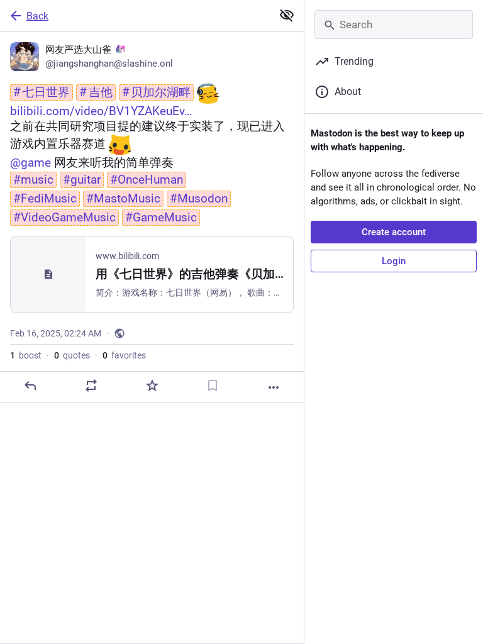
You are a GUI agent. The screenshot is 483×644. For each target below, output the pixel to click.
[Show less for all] (287, 15)
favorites (124, 355)
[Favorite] (152, 385)
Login (394, 261)
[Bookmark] (212, 385)
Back (37, 16)
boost (26, 355)
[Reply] (30, 385)
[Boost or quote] (91, 385)
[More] (273, 387)
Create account (394, 232)
